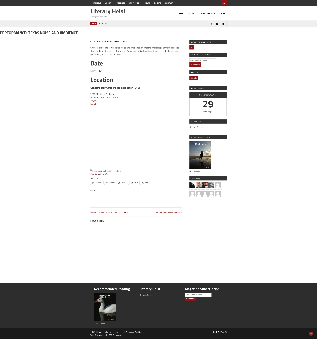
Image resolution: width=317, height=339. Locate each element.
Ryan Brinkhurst (114, 41)
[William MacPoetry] (211, 184)
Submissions (134, 3)
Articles (183, 13)
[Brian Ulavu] (218, 193)
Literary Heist (108, 11)
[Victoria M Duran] (218, 184)
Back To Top (218, 332)
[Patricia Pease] (192, 184)
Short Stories (207, 13)
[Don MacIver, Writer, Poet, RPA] (199, 184)
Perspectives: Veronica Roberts (169, 212)
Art (194, 13)
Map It (93, 104)
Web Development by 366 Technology (106, 335)
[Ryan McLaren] (192, 193)
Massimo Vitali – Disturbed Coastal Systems (109, 212)
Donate (157, 3)
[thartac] (205, 184)
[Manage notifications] (311, 334)
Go (192, 47)
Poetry (223, 13)
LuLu (198, 171)
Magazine (97, 3)
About (108, 3)
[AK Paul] (199, 193)
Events (93, 174)
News (147, 3)
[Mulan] (211, 193)
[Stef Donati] (205, 193)
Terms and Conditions (134, 332)
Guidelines (120, 3)
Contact (169, 3)
